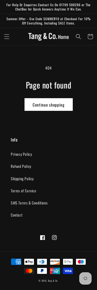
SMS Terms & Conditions (29, 203)
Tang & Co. (53, 280)
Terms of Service (23, 190)
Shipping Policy (22, 178)
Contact (16, 215)
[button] (7, 37)
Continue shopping (49, 105)
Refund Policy (21, 166)
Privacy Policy (21, 154)
